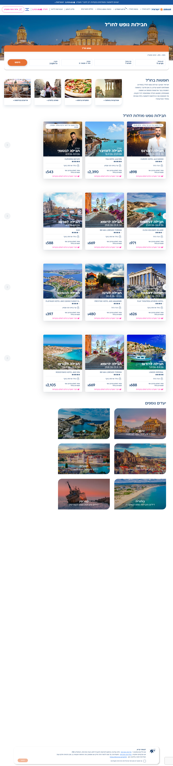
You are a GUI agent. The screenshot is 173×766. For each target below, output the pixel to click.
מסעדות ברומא (83, 100)
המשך (22, 760)
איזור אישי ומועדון (11, 9)
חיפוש (17, 62)
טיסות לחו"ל (133, 9)
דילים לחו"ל (146, 9)
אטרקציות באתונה (112, 100)
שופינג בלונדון (53, 100)
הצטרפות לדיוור (57, 9)
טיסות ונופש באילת (104, 9)
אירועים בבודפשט (21, 100)
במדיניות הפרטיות (126, 754)
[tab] (86, 48)
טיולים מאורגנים (87, 9)
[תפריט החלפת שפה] (27, 9)
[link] (146, 150)
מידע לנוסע (70, 9)
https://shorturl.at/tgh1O (118, 757)
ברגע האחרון (120, 9)
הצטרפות (60, 2)
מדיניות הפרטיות (126, 752)
